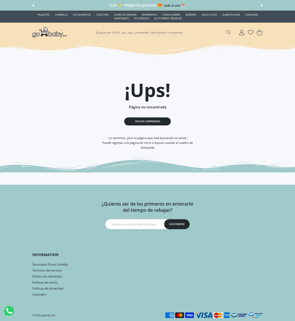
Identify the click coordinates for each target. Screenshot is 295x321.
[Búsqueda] (229, 32)
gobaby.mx (48, 315)
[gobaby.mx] (49, 32)
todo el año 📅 (174, 5)
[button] (33, 5)
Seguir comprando (147, 121)
